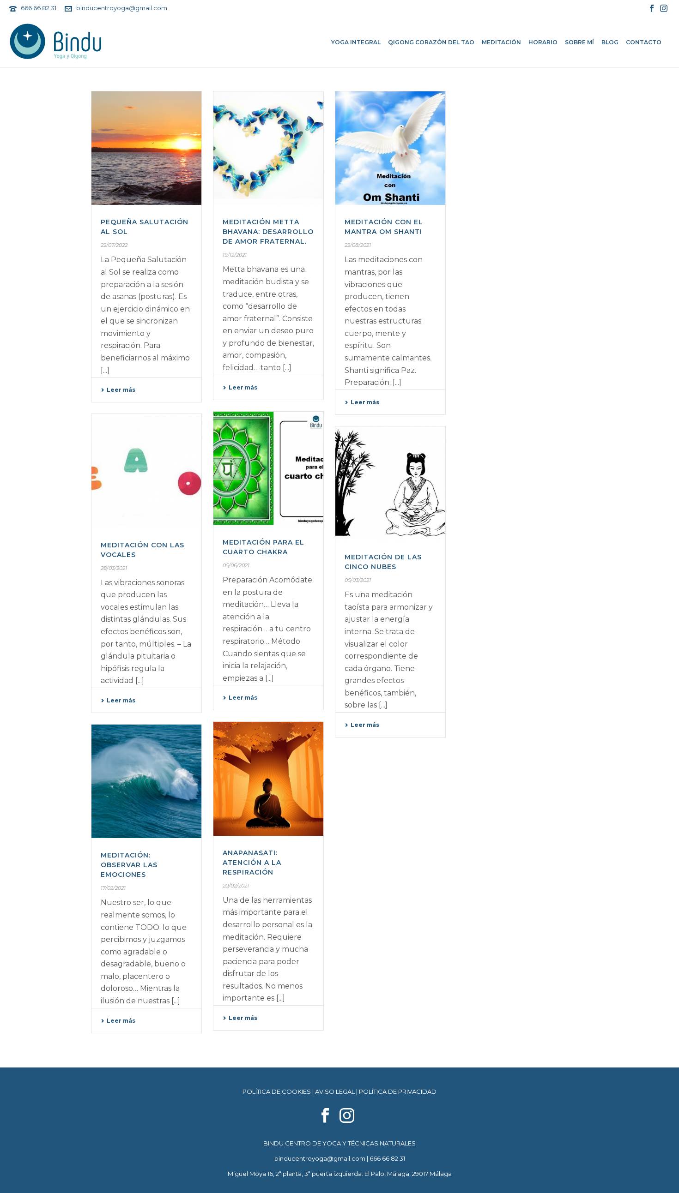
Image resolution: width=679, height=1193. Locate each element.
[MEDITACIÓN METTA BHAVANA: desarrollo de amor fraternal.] (268, 148)
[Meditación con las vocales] (146, 471)
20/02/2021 (236, 885)
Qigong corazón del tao (431, 42)
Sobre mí (579, 42)
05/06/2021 (236, 565)
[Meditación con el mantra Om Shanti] (390, 148)
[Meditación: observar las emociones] (146, 781)
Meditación (501, 42)
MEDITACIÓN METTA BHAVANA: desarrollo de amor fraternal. (268, 232)
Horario (543, 42)
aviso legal (335, 1091)
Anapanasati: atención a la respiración (252, 862)
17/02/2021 (113, 888)
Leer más (121, 389)
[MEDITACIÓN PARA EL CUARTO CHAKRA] (268, 468)
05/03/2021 (358, 580)
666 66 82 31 (38, 8)
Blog (609, 42)
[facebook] (325, 1116)
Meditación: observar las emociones (129, 865)
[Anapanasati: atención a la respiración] (268, 778)
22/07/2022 (114, 245)
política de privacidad (397, 1091)
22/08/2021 (358, 245)
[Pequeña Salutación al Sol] (146, 148)
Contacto (643, 42)
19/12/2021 (235, 255)
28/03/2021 (114, 568)
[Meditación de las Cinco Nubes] (390, 483)
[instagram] (347, 1116)
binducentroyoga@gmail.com (121, 8)
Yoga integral (356, 42)
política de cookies (276, 1091)
